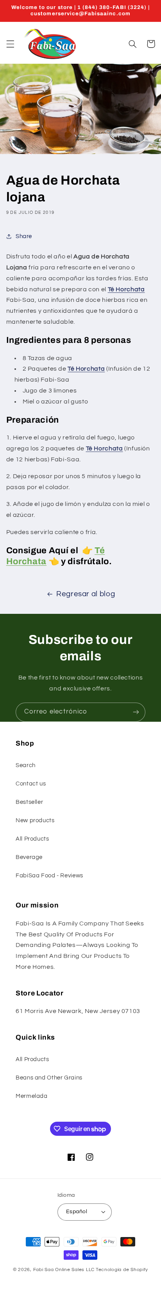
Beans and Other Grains (49, 1078)
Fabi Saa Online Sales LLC (64, 1270)
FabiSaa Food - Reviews (49, 876)
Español (76, 1211)
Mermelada (32, 1096)
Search (26, 765)
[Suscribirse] (136, 712)
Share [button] (24, 236)
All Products (32, 839)
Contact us (31, 784)
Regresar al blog (85, 594)
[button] (10, 44)
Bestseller (29, 802)
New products (35, 820)
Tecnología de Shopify (122, 1270)
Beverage (29, 857)
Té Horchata (104, 448)
